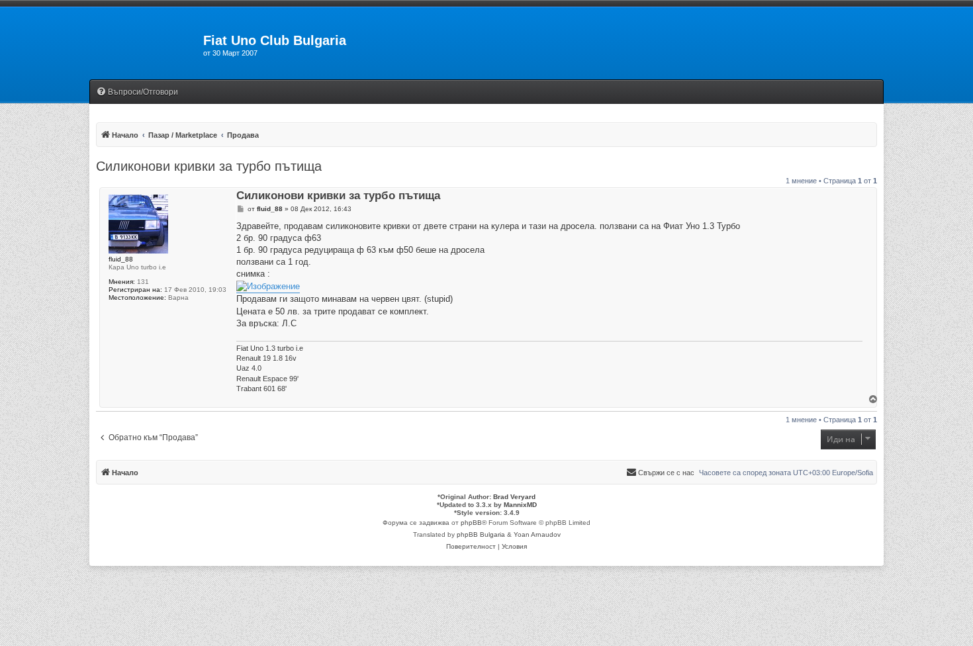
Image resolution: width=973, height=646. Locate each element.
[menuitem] (137, 92)
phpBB (471, 522)
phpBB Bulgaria (481, 534)
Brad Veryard (514, 496)
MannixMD (520, 504)
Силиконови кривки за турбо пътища (209, 166)
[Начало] (146, 44)
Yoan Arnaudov (537, 534)
